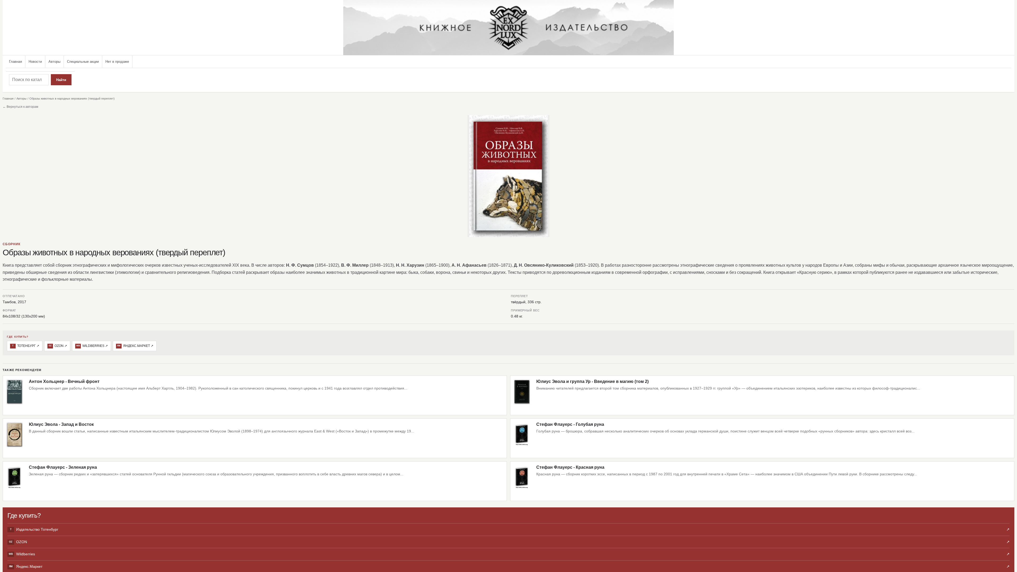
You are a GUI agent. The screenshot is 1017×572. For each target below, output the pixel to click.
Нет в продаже (117, 62)
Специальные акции (83, 62)
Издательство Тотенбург (510, 529)
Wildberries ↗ (92, 346)
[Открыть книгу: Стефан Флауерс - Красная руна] (521, 481)
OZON (509, 542)
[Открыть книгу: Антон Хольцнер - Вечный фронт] (14, 395)
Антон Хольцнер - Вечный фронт (64, 381)
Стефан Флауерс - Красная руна (570, 467)
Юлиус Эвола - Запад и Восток (61, 424)
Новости (35, 62)
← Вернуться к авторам (20, 107)
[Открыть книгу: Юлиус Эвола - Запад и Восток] (14, 438)
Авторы (54, 62)
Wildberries (509, 554)
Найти (61, 80)
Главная (15, 62)
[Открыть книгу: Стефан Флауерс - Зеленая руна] (14, 481)
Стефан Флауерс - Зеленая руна (63, 467)
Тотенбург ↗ (25, 346)
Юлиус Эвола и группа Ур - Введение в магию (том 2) (592, 381)
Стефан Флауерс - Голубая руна (570, 424)
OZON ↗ (58, 346)
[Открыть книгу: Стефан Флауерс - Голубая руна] (521, 438)
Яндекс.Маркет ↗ (135, 346)
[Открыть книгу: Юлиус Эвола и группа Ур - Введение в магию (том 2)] (521, 395)
